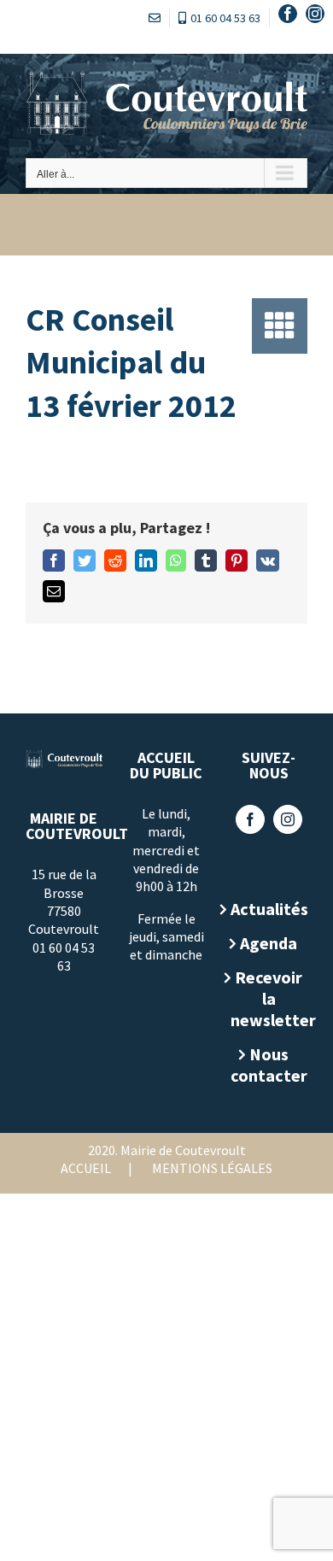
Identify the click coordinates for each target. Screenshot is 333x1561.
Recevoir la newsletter (269, 998)
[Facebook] (250, 819)
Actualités (269, 908)
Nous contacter (269, 1064)
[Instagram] (287, 819)
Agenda (268, 943)
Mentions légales (212, 1168)
